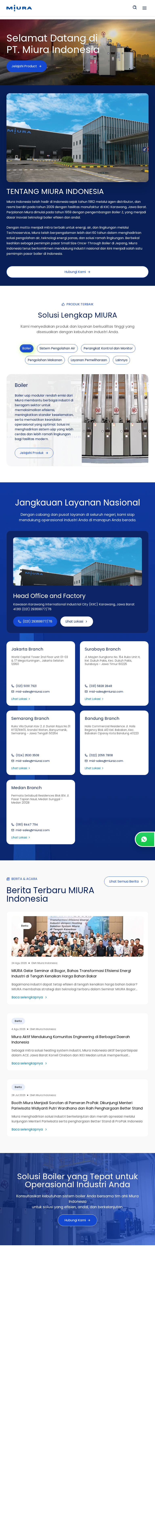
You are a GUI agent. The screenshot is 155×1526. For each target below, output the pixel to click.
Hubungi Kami (75, 271)
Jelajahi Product (24, 66)
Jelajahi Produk (32, 453)
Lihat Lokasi (74, 621)
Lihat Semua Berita (124, 881)
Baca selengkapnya (27, 997)
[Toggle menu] (144, 8)
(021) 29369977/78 (37, 621)
